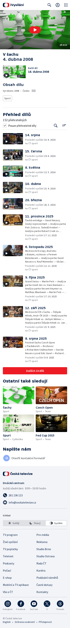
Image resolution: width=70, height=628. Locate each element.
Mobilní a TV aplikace (16, 585)
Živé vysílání (10, 542)
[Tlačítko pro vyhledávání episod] (56, 125)
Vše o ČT (8, 592)
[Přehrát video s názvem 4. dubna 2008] (35, 29)
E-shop (7, 577)
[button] (35, 29)
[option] (13, 523)
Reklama (41, 542)
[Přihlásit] (57, 5)
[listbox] (35, 523)
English (7, 622)
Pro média (42, 535)
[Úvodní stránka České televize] (18, 474)
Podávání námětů (47, 577)
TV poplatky (10, 549)
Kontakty (42, 592)
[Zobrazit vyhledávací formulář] (49, 5)
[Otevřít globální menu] (66, 5)
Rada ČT (41, 563)
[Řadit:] (64, 125)
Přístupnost (45, 622)
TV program (10, 535)
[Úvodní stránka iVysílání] (13, 5)
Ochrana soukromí (25, 622)
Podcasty (8, 563)
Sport (7, 98)
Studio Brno (43, 549)
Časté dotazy (44, 585)
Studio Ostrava (45, 556)
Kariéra (40, 570)
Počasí (7, 570)
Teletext (8, 556)
